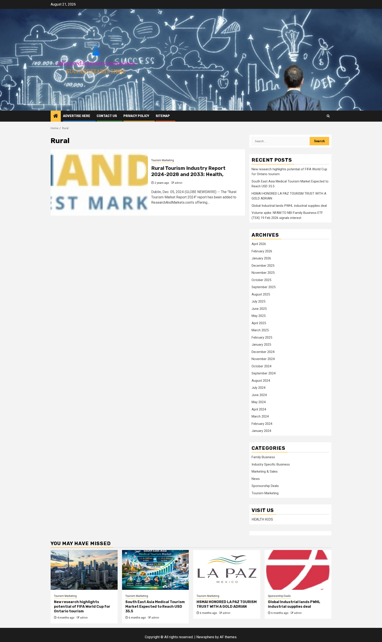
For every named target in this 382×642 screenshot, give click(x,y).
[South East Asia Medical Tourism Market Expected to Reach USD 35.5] (155, 570)
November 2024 (263, 359)
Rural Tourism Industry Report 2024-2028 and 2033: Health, (188, 171)
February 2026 (262, 251)
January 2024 (261, 431)
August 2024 (261, 381)
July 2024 (258, 388)
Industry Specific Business (271, 464)
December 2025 (263, 266)
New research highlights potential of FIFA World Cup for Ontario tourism (82, 606)
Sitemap (163, 116)
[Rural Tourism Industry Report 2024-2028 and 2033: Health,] (99, 182)
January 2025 (261, 345)
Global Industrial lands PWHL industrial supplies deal (289, 206)
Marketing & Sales (265, 471)
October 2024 (261, 366)
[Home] (55, 116)
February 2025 (262, 337)
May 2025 (258, 316)
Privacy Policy (136, 116)
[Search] (328, 116)
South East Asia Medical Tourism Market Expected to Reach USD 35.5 (155, 606)
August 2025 (261, 294)
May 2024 (258, 402)
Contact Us (107, 116)
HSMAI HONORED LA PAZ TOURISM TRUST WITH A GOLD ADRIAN (227, 604)
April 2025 (259, 323)
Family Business (263, 457)
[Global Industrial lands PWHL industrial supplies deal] (298, 570)
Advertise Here (76, 116)
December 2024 (263, 352)
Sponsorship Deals (265, 486)
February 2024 (262, 424)
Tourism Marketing (162, 160)
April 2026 (259, 244)
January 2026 (261, 258)
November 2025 (263, 273)
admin (178, 182)
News (256, 479)
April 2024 (259, 409)
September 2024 (263, 373)
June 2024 (259, 395)
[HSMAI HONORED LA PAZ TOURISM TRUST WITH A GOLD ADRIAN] (226, 570)
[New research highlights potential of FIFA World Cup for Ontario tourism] (84, 570)
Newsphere (205, 637)
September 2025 (263, 287)
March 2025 (260, 330)
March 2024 (260, 416)
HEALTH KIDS (262, 519)
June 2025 (259, 309)
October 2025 (261, 280)
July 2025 (258, 301)
